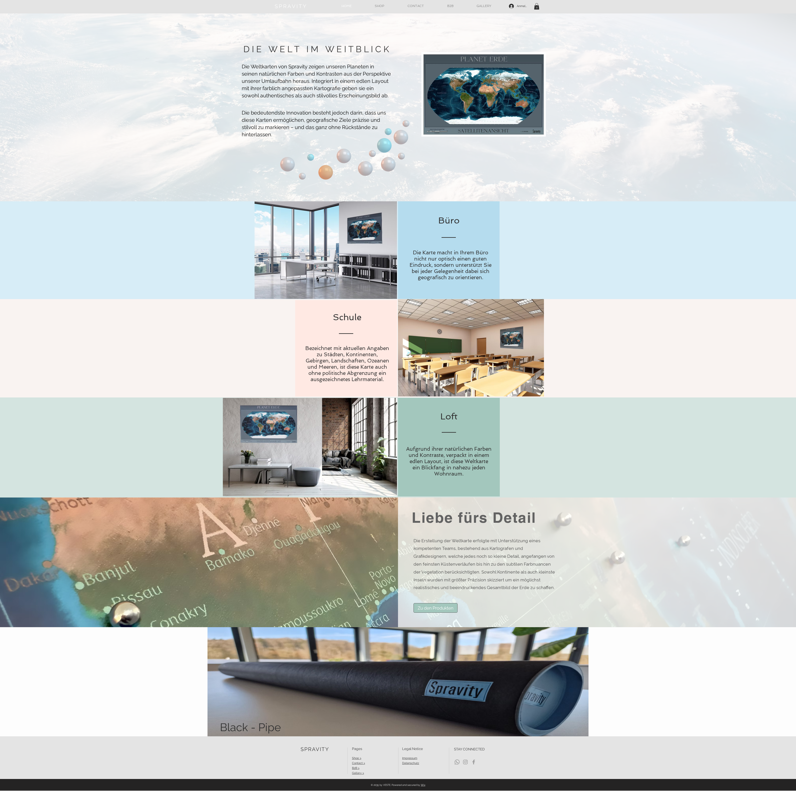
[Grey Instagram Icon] (465, 762)
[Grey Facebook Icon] (474, 762)
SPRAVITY (291, 6)
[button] (536, 6)
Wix (423, 785)
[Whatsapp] (457, 762)
